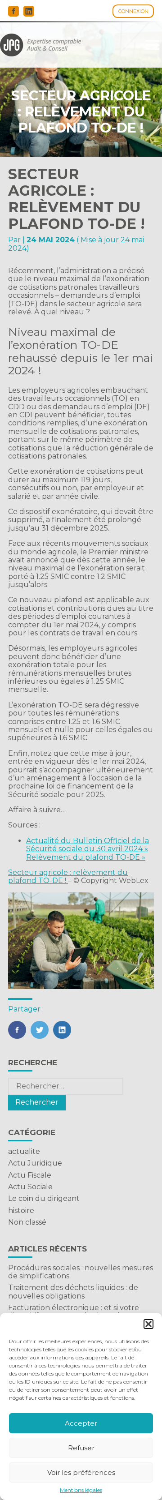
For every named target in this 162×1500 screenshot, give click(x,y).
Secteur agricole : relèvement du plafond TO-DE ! (68, 876)
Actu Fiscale (29, 1175)
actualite (24, 1151)
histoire (21, 1210)
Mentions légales (81, 1490)
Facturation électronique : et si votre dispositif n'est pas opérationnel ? (73, 1311)
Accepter (81, 1423)
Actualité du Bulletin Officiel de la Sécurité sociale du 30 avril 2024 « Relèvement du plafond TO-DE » (87, 848)
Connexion (133, 11)
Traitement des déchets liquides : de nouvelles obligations (73, 1291)
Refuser (81, 1448)
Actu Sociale (30, 1187)
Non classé (27, 1222)
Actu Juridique (35, 1163)
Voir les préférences (81, 1472)
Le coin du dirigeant (44, 1198)
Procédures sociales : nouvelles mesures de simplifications (80, 1272)
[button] (148, 1324)
